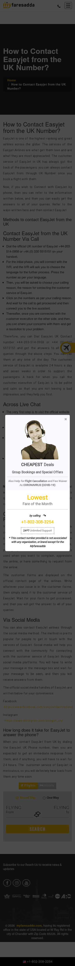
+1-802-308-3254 (37, 522)
